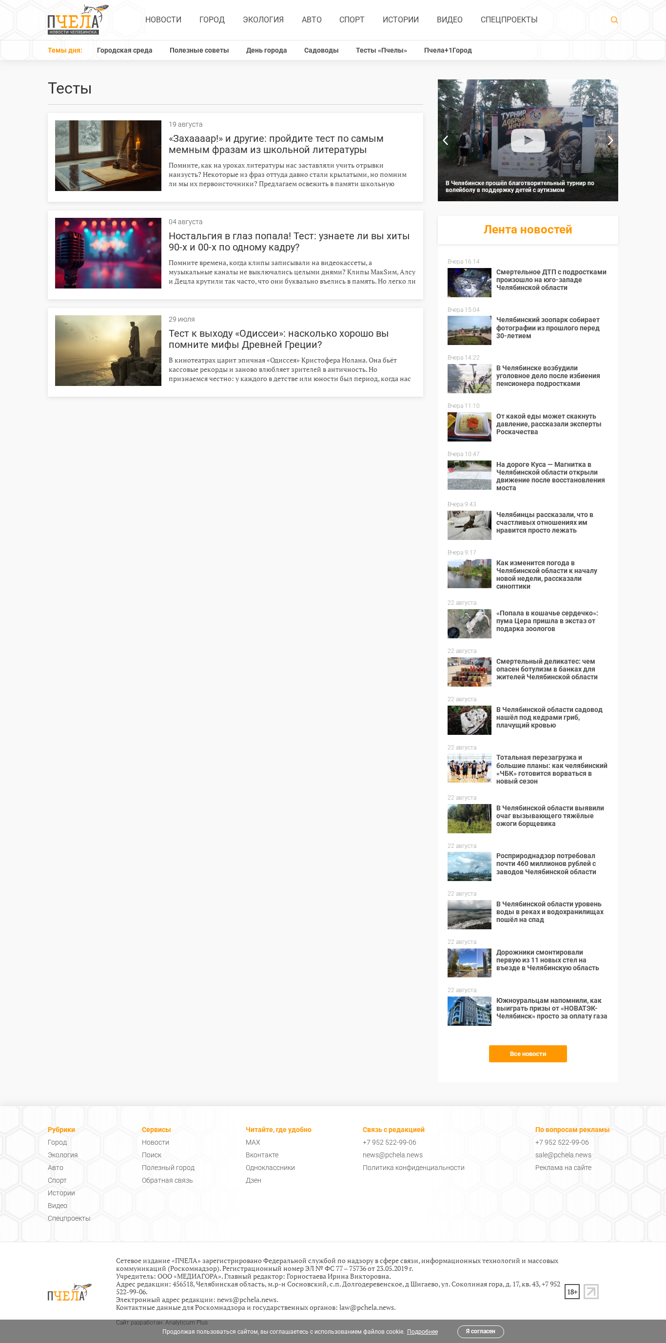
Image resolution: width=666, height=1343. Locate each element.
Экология (263, 19)
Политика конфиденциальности (414, 1167)
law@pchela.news (366, 1307)
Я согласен (480, 1331)
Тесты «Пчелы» (381, 50)
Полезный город (168, 1167)
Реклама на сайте (563, 1167)
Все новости (528, 1053)
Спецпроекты (509, 19)
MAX (253, 1142)
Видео (450, 19)
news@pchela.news (393, 1155)
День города (266, 50)
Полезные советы (199, 50)
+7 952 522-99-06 (389, 1142)
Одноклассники (270, 1167)
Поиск (151, 1155)
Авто (312, 19)
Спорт (352, 19)
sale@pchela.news (563, 1155)
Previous (445, 140)
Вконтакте (262, 1155)
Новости (163, 19)
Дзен (253, 1180)
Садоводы (321, 50)
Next (611, 140)
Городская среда (125, 50)
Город (212, 19)
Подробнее (422, 1331)
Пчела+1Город (448, 50)
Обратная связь (167, 1180)
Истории (401, 19)
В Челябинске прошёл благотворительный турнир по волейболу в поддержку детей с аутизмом (520, 186)
